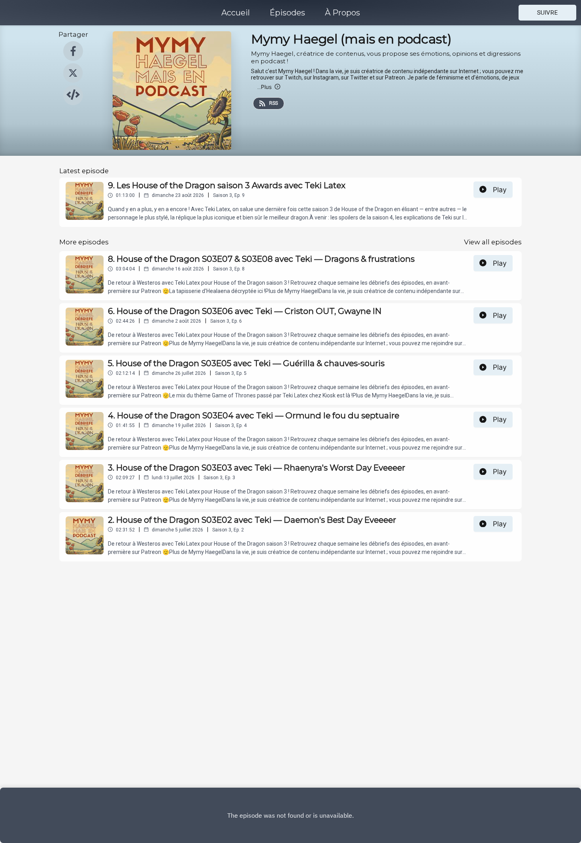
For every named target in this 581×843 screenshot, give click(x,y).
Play (500, 189)
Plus (264, 86)
